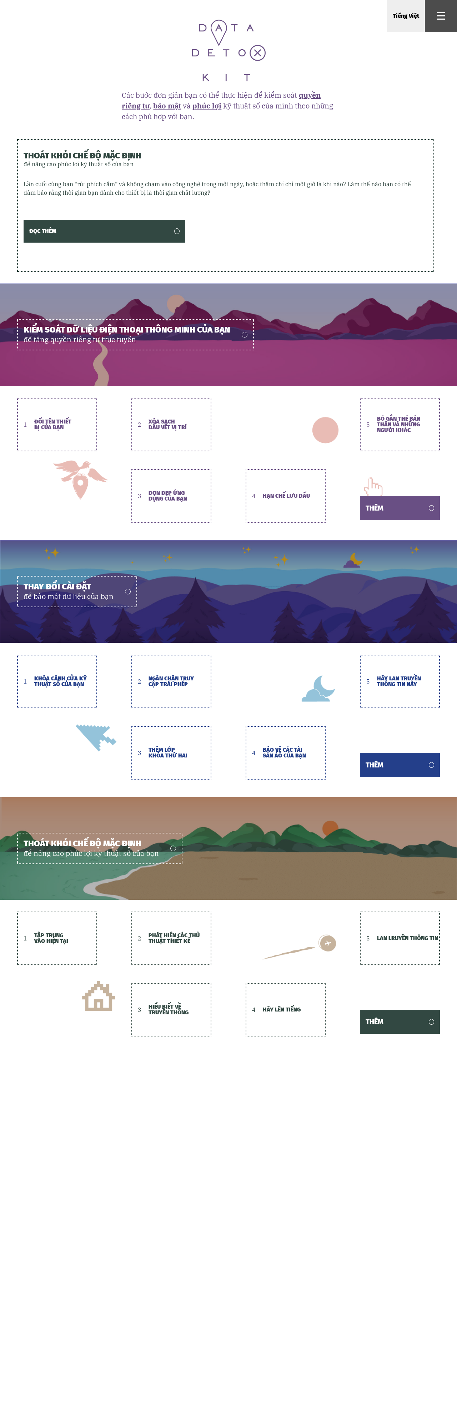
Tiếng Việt (406, 15)
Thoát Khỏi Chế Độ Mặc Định (82, 159)
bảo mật (167, 106)
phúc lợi (206, 106)
